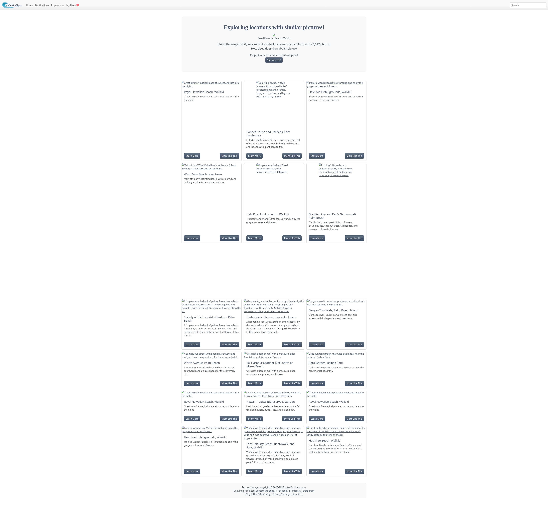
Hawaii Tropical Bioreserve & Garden (270, 402)
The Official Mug (262, 494)
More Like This (229, 155)
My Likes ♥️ (72, 5)
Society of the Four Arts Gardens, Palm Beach (209, 318)
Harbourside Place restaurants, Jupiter (271, 317)
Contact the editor (265, 490)
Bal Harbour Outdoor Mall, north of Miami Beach (269, 364)
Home (29, 5)
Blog (248, 494)
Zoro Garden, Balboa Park (326, 363)
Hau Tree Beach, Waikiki (325, 440)
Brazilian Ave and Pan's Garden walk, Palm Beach (333, 216)
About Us (298, 494)
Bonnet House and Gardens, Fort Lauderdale (268, 133)
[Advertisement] (274, 270)
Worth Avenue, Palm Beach (202, 363)
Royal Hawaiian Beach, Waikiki (204, 92)
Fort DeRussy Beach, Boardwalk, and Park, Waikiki (270, 445)
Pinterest (296, 490)
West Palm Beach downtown (203, 174)
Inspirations (57, 5)
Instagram (308, 490)
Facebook (283, 490)
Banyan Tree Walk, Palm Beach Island (333, 310)
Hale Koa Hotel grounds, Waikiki (330, 92)
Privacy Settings (281, 494)
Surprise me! (274, 60)
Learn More (192, 155)
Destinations (42, 5)
